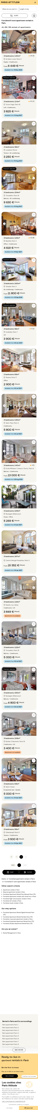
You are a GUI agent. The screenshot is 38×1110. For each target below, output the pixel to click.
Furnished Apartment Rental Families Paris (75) (18, 917)
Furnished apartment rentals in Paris (22, 879)
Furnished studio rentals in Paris (13, 903)
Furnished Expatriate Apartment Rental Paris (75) (18, 921)
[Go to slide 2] (20, 50)
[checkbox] (34, 33)
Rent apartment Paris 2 (10, 1028)
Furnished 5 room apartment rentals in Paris (20, 882)
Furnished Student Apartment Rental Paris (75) (17, 923)
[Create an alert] (34, 16)
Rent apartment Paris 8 (10, 1044)
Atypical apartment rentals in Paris (14, 892)
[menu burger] (35, 2)
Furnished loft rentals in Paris (12, 901)
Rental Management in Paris (12, 933)
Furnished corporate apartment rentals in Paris (18, 919)
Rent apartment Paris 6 (10, 1039)
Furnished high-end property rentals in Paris (17, 899)
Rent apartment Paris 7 (10, 1041)
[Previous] (4, 42)
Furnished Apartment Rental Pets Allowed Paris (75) (19, 894)
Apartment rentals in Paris (11, 890)
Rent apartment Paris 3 (10, 1030)
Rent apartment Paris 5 (10, 1036)
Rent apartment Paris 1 (10, 1025)
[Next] (34, 42)
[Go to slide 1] (18, 50)
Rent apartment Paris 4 (10, 1033)
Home (4, 879)
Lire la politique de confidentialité (13, 1101)
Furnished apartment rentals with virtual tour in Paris (19, 896)
